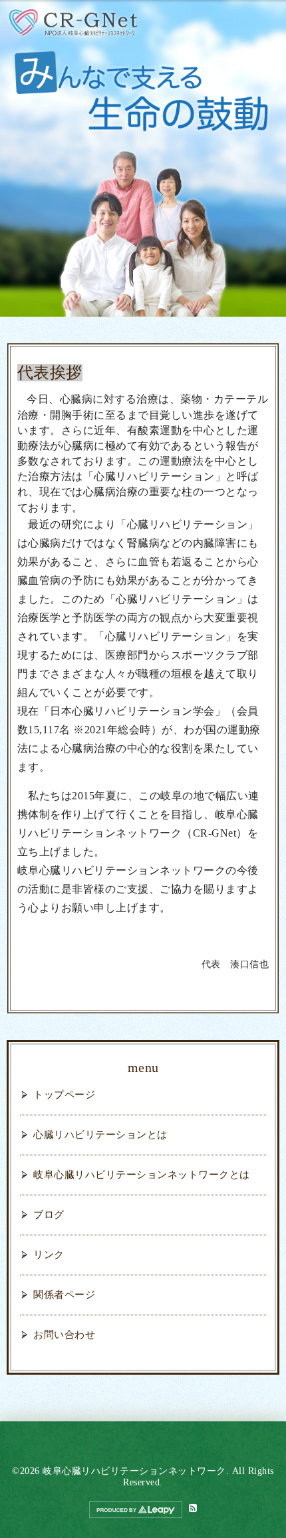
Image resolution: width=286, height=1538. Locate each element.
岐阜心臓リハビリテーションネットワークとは (141, 1174)
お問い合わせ (64, 1334)
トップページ (64, 1094)
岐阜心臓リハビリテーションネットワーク (134, 1471)
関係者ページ (64, 1294)
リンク (49, 1254)
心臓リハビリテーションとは (100, 1134)
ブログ (49, 1214)
